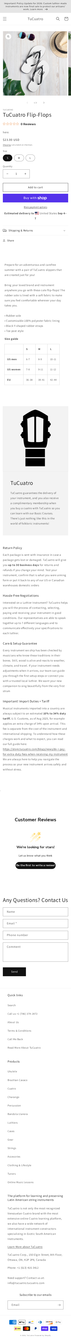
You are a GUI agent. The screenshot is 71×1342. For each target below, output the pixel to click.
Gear (10, 1139)
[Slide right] (44, 103)
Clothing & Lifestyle (19, 1165)
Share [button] (10, 240)
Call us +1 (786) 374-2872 (23, 1013)
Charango (14, 1097)
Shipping (7, 145)
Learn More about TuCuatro (25, 1247)
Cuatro (12, 1088)
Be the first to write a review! (35, 865)
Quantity (7, 166)
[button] (5, 19)
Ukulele (12, 1071)
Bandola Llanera (18, 1114)
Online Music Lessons (21, 1182)
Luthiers (13, 1122)
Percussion (14, 1105)
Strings (12, 1148)
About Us (13, 1022)
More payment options (35, 207)
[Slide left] (27, 103)
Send (14, 971)
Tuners (12, 1173)
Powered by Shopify (43, 1335)
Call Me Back (15, 1039)
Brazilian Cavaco (18, 1080)
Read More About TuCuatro (24, 1047)
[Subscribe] (59, 1305)
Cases (11, 1131)
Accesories (14, 1156)
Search (12, 1005)
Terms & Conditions (19, 1030)
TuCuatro (30, 1335)
